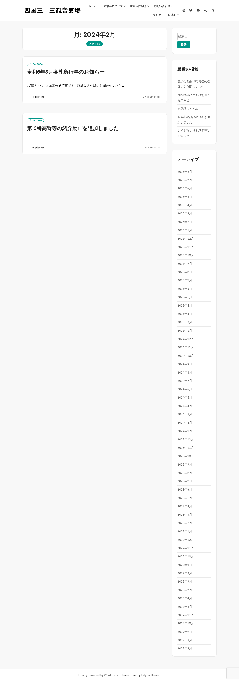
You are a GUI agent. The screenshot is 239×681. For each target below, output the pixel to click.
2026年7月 (184, 180)
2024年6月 (184, 389)
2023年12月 (185, 439)
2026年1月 (184, 230)
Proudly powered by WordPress (98, 675)
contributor (153, 96)
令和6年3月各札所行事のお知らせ (66, 72)
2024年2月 (184, 423)
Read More (38, 97)
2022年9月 (184, 565)
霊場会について (113, 6)
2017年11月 (185, 615)
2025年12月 (185, 239)
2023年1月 (184, 531)
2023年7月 (184, 481)
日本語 (172, 14)
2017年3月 (184, 640)
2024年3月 (184, 414)
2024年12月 (185, 339)
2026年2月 (184, 222)
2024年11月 (185, 347)
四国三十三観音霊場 (52, 10)
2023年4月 (184, 506)
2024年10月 (185, 356)
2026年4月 (184, 205)
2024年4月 (184, 406)
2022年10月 (185, 556)
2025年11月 (185, 247)
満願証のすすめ (187, 109)
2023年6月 (184, 489)
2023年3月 (184, 514)
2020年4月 (184, 598)
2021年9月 (184, 581)
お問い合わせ (162, 6)
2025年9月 (184, 264)
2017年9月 (184, 632)
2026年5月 (184, 197)
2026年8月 (184, 172)
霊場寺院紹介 (138, 6)
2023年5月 (184, 498)
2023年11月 (185, 448)
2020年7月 (184, 590)
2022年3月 (184, 573)
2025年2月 (184, 322)
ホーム (92, 6)
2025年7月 (184, 280)
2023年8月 (184, 473)
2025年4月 (184, 305)
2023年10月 (185, 456)
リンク (157, 14)
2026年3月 (184, 213)
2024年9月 (184, 364)
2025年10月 (185, 255)
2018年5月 (184, 607)
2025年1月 (184, 331)
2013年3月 (184, 648)
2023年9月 (184, 464)
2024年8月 (184, 372)
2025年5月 (184, 297)
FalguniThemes (151, 675)
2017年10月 (185, 623)
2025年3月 (184, 314)
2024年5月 (184, 397)
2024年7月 (184, 381)
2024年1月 (184, 431)
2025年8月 (184, 272)
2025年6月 (184, 289)
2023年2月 (184, 523)
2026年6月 (184, 188)
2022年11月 (185, 548)
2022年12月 (185, 540)
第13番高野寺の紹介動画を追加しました (73, 128)
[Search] (213, 10)
